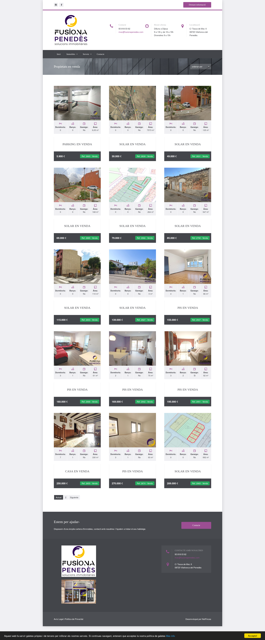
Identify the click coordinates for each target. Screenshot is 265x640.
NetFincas (206, 619)
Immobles (71, 54)
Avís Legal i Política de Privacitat (68, 619)
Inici (59, 54)
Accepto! (252, 635)
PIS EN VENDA (187, 307)
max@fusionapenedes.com (131, 31)
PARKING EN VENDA (77, 144)
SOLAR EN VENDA (132, 144)
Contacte (100, 54)
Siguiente (74, 497)
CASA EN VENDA (77, 471)
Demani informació (197, 5)
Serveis (86, 54)
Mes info (170, 636)
